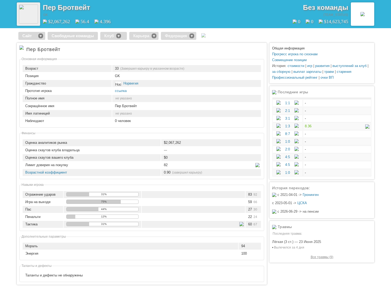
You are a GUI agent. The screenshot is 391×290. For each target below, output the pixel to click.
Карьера (141, 35)
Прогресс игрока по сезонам (295, 54)
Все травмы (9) (322, 257)
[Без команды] (362, 14)
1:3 (287, 126)
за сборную (281, 72)
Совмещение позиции (289, 60)
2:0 (287, 149)
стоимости (296, 66)
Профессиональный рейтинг (295, 77)
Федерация (176, 35)
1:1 (287, 103)
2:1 (287, 111)
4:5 (287, 157)
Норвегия (130, 83)
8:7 (287, 134)
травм (329, 72)
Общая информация (288, 48)
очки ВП (327, 77)
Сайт (29, 35)
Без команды (325, 7)
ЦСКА (302, 203)
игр (309, 66)
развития (322, 66)
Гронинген (311, 195)
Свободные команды (73, 35)
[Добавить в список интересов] (94, 6)
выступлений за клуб (349, 66)
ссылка (121, 91)
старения (344, 72)
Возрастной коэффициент (46, 172)
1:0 (287, 142)
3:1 (287, 118)
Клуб (109, 35)
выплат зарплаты (307, 72)
